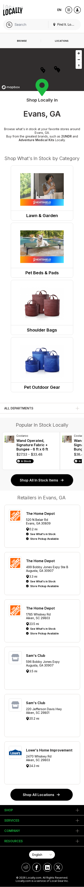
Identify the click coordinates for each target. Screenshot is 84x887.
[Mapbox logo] (10, 87)
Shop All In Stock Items (39, 480)
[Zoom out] (79, 59)
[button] (43, 71)
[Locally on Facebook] (36, 867)
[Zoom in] (79, 53)
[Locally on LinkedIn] (47, 867)
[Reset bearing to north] (79, 66)
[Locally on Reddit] (26, 867)
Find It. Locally (67, 24)
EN (59, 10)
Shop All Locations (38, 795)
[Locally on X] (58, 867)
